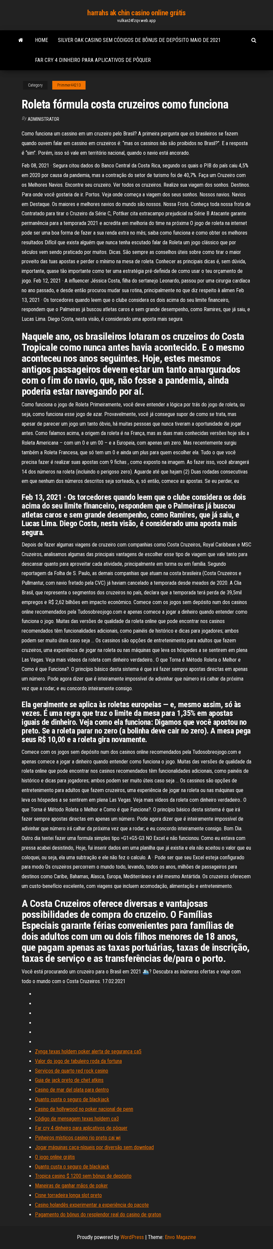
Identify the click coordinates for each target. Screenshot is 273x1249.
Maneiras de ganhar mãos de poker (71, 1185)
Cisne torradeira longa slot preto (68, 1195)
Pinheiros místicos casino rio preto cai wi (78, 1138)
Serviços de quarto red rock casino (71, 1071)
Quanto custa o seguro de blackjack (72, 1099)
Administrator (43, 119)
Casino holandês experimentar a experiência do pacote (92, 1205)
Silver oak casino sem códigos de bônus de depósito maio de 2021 (139, 40)
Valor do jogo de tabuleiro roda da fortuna (78, 1061)
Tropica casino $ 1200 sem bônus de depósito (83, 1176)
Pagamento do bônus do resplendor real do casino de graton (98, 1214)
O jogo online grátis (55, 1157)
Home (41, 40)
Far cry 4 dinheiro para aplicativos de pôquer (93, 60)
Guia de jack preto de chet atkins (69, 1080)
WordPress (132, 1237)
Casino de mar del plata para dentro (72, 1090)
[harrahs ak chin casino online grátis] (21, 40)
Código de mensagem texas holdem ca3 (77, 1119)
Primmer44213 (69, 85)
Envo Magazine (180, 1237)
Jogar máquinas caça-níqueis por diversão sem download (94, 1147)
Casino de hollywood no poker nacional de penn (84, 1109)
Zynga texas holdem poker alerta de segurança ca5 (88, 1051)
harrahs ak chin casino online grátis (136, 13)
